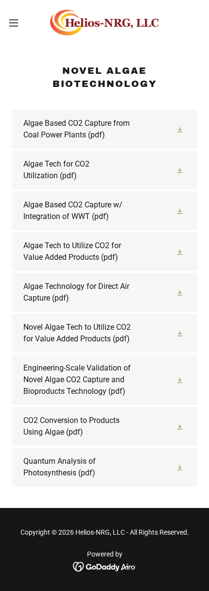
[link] (104, 22)
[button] (19, 23)
